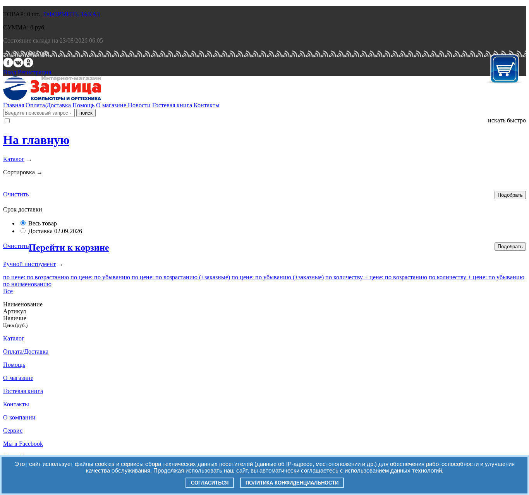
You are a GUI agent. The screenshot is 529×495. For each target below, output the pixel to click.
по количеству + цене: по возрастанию (376, 277)
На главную (36, 140)
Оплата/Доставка (49, 105)
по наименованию (27, 284)
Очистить (16, 194)
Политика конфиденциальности (292, 483)
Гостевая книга (172, 105)
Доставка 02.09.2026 (55, 231)
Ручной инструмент (29, 264)
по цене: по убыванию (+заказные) (278, 277)
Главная (13, 105)
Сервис (12, 430)
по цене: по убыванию (100, 277)
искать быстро (507, 120)
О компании (19, 417)
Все (8, 291)
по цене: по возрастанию (36, 277)
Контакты (207, 105)
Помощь (83, 105)
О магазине (111, 105)
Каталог (13, 159)
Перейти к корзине (69, 247)
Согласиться (209, 483)
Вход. (10, 72)
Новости (139, 105)
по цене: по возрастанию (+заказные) (181, 277)
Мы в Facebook (23, 443)
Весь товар (42, 223)
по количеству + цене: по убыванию (476, 277)
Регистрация (34, 72)
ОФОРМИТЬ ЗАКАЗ (71, 14)
